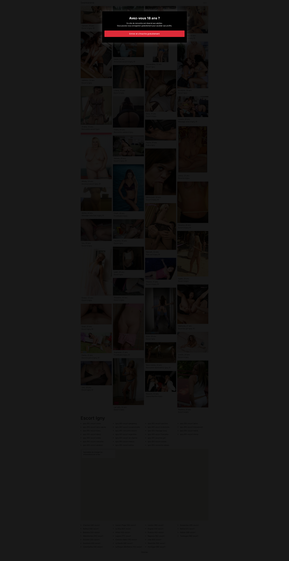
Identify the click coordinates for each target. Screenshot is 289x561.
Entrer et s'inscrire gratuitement (144, 34)
